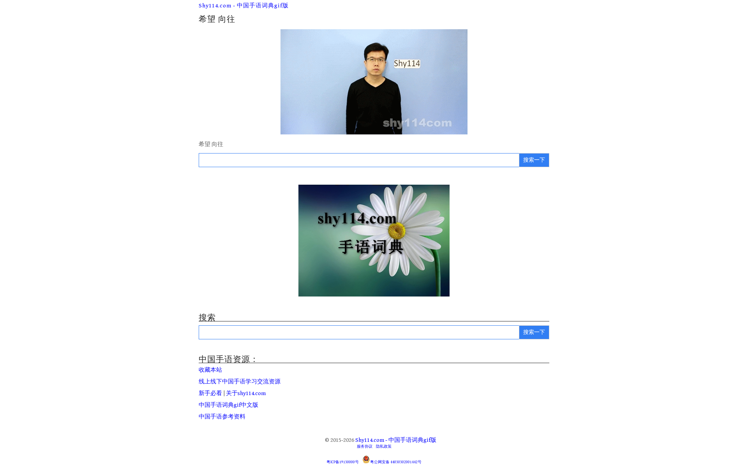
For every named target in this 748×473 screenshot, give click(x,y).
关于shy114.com (246, 393)
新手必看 (210, 393)
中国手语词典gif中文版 (228, 405)
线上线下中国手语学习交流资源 (239, 381)
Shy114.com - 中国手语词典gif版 (244, 5)
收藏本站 (210, 370)
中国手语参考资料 (222, 416)
